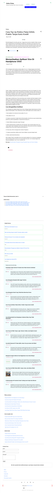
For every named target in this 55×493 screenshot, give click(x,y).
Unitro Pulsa (10, 3)
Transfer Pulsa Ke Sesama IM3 (10, 433)
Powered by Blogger (28, 488)
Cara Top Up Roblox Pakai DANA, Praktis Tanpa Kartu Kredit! (20, 33)
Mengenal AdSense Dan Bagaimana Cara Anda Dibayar (14, 397)
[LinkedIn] (33, 482)
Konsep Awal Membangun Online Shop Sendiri (13, 422)
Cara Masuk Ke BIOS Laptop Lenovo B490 (12, 408)
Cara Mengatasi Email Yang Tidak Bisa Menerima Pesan (18, 292)
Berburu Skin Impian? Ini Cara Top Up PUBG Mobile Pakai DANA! (17, 205)
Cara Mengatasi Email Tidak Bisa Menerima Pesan (14, 435)
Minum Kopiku (29, 485)
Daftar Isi (27, 4)
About (5, 469)
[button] (41, 32)
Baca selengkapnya (37, 276)
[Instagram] (30, 482)
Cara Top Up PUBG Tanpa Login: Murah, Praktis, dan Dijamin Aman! (18, 202)
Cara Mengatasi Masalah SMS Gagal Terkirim (16, 280)
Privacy (5, 471)
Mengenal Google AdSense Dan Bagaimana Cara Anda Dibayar (20, 355)
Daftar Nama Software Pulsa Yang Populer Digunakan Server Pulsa (16, 420)
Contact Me (6, 473)
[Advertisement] (50, 26)
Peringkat (33, 4)
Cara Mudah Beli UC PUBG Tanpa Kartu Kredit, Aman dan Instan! (17, 204)
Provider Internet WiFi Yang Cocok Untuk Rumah (13, 416)
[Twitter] (27, 482)
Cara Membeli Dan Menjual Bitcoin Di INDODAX (13, 406)
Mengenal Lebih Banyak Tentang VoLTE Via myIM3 (14, 439)
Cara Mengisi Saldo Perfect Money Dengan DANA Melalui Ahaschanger (17, 410)
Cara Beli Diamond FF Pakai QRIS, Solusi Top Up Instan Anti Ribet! (21, 343)
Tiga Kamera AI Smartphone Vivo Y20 (11, 427)
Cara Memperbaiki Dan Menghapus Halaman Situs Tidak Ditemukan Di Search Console (20, 401)
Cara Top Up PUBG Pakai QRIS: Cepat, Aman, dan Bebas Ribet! (17, 203)
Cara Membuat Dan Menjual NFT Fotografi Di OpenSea (14, 437)
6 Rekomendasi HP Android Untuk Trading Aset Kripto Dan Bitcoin (21, 380)
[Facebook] (24, 482)
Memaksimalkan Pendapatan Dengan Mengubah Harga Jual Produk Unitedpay (24, 142)
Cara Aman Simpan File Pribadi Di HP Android (13, 399)
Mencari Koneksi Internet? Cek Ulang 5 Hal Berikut (14, 418)
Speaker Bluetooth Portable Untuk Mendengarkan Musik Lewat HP (16, 441)
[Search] (50, 3)
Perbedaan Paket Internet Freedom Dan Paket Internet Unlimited (20, 267)
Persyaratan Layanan (7, 478)
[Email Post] (17, 51)
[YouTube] (21, 482)
